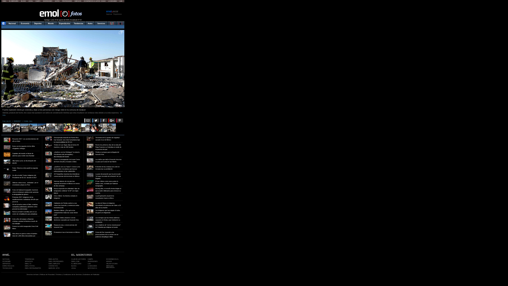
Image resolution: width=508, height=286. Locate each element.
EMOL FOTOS (30, 266)
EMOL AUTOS (53, 259)
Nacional (12, 23)
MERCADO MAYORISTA (110, 266)
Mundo (51, 23)
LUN (89, 263)
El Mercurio (13, 1)
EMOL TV (28, 263)
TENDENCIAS (29, 259)
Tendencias (78, 23)
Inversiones (47, 1)
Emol (4, 1)
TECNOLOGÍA (7, 268)
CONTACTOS (53, 266)
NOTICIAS (6, 259)
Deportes (38, 23)
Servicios (101, 23)
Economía (25, 23)
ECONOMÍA (6, 261)
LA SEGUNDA (92, 266)
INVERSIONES (92, 261)
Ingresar (109, 14)
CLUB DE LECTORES (78, 259)
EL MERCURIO (76, 263)
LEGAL (73, 268)
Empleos (78, 1)
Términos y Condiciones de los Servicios (69, 274)
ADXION (109, 261)
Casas (103, 1)
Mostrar (63, 6)
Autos (57, 1)
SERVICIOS (29, 261)
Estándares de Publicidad (91, 274)
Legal (30, 1)
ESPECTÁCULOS (8, 266)
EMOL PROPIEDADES (56, 261)
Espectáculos (64, 23)
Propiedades (67, 1)
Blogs (23, 1)
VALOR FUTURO (112, 263)
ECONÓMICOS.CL (112, 259)
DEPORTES (6, 263)
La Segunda (112, 1)
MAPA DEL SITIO (54, 268)
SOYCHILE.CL (92, 268)
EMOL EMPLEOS (54, 263)
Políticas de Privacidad (47, 274)
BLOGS (73, 266)
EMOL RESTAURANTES (33, 268)
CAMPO (90, 259)
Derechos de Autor (33, 274)
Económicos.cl (89, 1)
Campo (37, 1)
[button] (121, 33)
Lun (120, 1)
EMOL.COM (75, 261)
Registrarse (117, 14)
